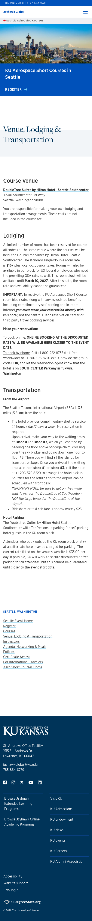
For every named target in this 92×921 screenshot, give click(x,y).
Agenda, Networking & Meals (24, 646)
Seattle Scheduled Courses (24, 20)
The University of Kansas (25, 910)
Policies (9, 652)
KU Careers (58, 851)
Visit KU (56, 798)
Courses (9, 631)
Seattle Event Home (18, 621)
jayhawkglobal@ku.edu (20, 764)
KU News (57, 830)
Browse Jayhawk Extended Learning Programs (18, 803)
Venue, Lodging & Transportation (27, 636)
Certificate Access (16, 657)
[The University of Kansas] (25, 734)
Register (14, 89)
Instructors (11, 641)
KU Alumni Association (67, 861)
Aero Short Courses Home (22, 667)
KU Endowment (61, 819)
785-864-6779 (13, 769)
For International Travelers (23, 662)
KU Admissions (61, 809)
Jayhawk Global (13, 12)
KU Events (57, 840)
